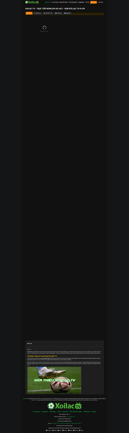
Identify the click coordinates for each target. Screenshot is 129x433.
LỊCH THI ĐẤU (55, 2)
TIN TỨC (87, 2)
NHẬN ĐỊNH (81, 2)
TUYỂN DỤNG (86, 411)
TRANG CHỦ (48, 2)
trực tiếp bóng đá (46, 358)
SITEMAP (93, 411)
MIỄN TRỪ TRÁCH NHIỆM (76, 411)
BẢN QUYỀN (65, 411)
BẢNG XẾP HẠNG (63, 2)
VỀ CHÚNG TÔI (36, 411)
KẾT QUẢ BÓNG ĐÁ (73, 2)
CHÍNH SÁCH (45, 411)
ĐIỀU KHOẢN (53, 411)
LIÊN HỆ (59, 411)
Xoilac (28, 351)
